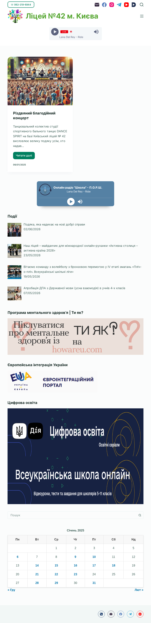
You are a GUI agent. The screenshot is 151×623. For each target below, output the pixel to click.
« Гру (11, 590)
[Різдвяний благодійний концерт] (40, 81)
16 (75, 565)
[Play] (54, 31)
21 (37, 574)
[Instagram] (111, 4)
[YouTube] (126, 4)
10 (94, 556)
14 (37, 565)
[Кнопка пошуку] (139, 515)
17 (94, 565)
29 (56, 582)
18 (113, 565)
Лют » (139, 590)
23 (75, 574)
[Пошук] (141, 4)
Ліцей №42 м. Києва (62, 16)
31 (94, 582)
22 (56, 574)
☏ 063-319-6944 (21, 4)
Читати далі (25, 154)
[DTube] (133, 4)
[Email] (97, 4)
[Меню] (141, 16)
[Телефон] (101, 614)
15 (56, 565)
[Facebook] (104, 4)
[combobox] (72, 515)
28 (37, 582)
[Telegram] (119, 4)
